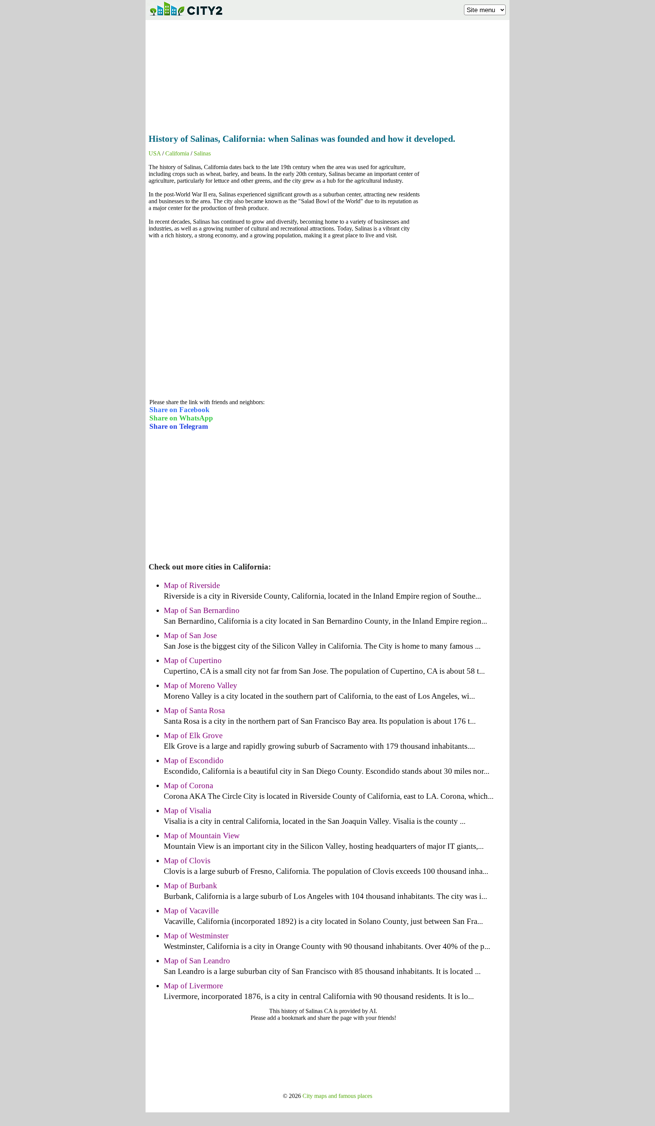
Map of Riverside (192, 585)
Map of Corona (188, 785)
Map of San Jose (190, 635)
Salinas (202, 153)
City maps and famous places (337, 1096)
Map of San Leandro (197, 960)
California (177, 153)
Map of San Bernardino (202, 610)
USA (155, 153)
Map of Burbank (190, 885)
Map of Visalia (187, 810)
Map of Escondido (194, 760)
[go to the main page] (186, 17)
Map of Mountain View (202, 835)
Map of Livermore (193, 985)
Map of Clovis (187, 860)
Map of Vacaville (191, 910)
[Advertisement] (327, 75)
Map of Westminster (196, 935)
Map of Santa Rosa (194, 710)
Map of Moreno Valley (200, 685)
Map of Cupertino (193, 660)
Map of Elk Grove (193, 735)
